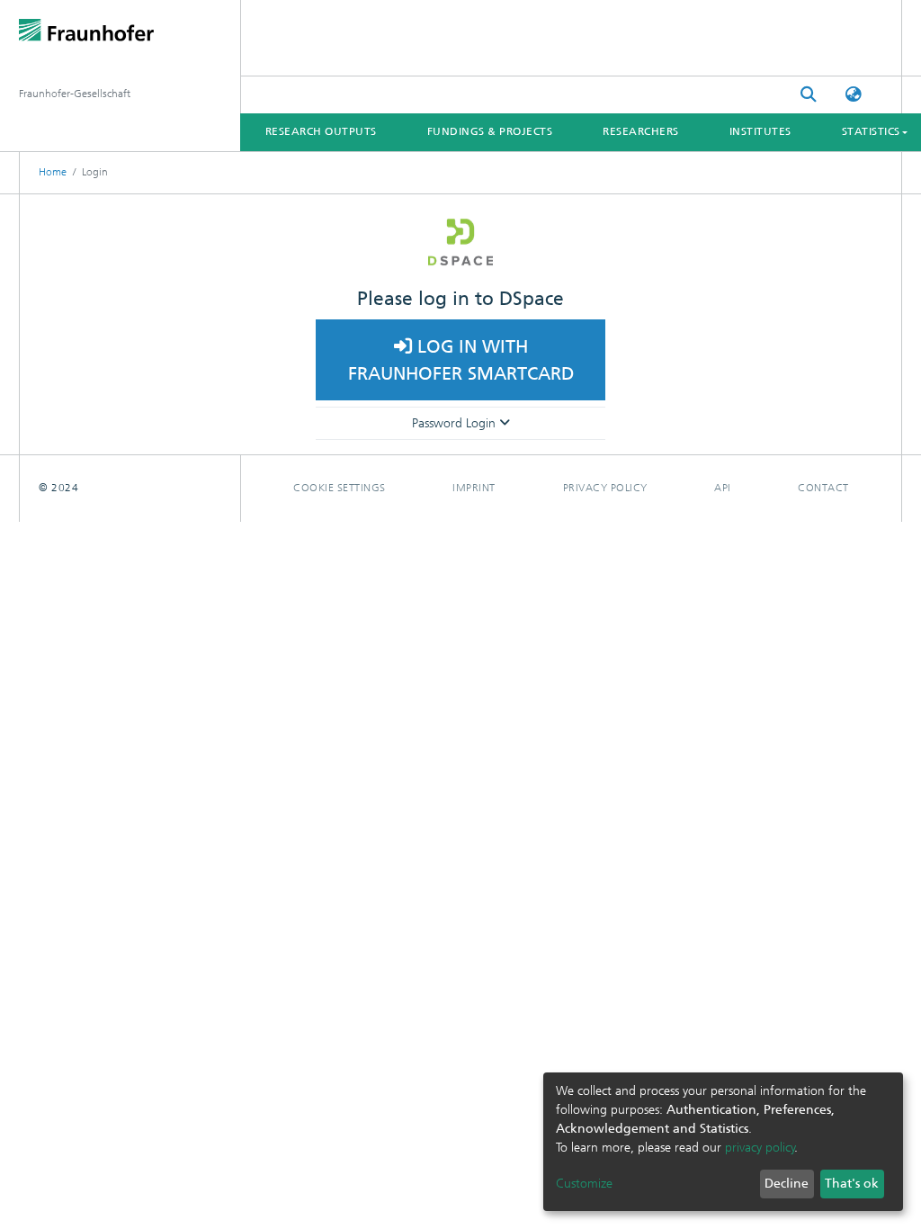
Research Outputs (321, 131)
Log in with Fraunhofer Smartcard (461, 360)
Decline (787, 1183)
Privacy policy (605, 487)
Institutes (760, 131)
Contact (823, 487)
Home (53, 172)
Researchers (641, 131)
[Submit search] (808, 94)
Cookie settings (339, 487)
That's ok (852, 1183)
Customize (584, 1183)
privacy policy (760, 1147)
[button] (853, 94)
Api (722, 487)
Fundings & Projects (490, 131)
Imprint (474, 487)
